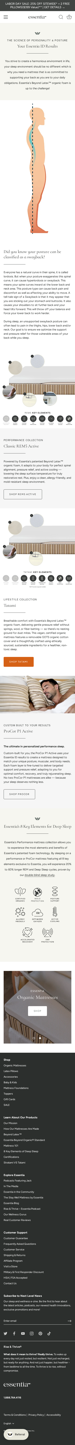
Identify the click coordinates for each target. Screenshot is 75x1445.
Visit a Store (10, 1266)
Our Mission (10, 1123)
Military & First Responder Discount (24, 1272)
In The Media (11, 1186)
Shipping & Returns (14, 1255)
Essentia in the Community (19, 1191)
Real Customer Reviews (17, 1220)
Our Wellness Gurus (15, 1214)
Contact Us (10, 1283)
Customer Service (14, 1249)
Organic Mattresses (15, 1065)
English (7, 1423)
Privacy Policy (36, 1414)
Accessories (11, 1076)
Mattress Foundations (16, 1088)
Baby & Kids (10, 1082)
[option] (37, 1007)
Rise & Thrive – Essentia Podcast (22, 1208)
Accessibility (53, 1414)
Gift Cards (9, 1099)
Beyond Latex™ (13, 1134)
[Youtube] (23, 1333)
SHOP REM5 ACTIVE (22, 494)
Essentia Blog (11, 1203)
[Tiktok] (49, 1333)
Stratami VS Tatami (14, 1162)
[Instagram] (31, 1333)
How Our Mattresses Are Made (21, 1128)
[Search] (61, 18)
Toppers (8, 1093)
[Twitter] (5, 1333)
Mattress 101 (11, 1145)
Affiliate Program (13, 1260)
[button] (34, 1038)
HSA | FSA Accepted (15, 1277)
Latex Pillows (11, 1071)
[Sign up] (69, 1321)
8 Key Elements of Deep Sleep (21, 1151)
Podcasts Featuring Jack (17, 1180)
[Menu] (6, 17)
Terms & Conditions (15, 1414)
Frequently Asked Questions (20, 1243)
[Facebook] (14, 1333)
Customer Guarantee (16, 1238)
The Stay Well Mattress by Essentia (23, 1197)
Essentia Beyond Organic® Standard (24, 1140)
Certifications (11, 1157)
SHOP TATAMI (18, 661)
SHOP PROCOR (19, 794)
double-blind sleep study (40, 875)
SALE (7, 1105)
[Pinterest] (40, 1333)
